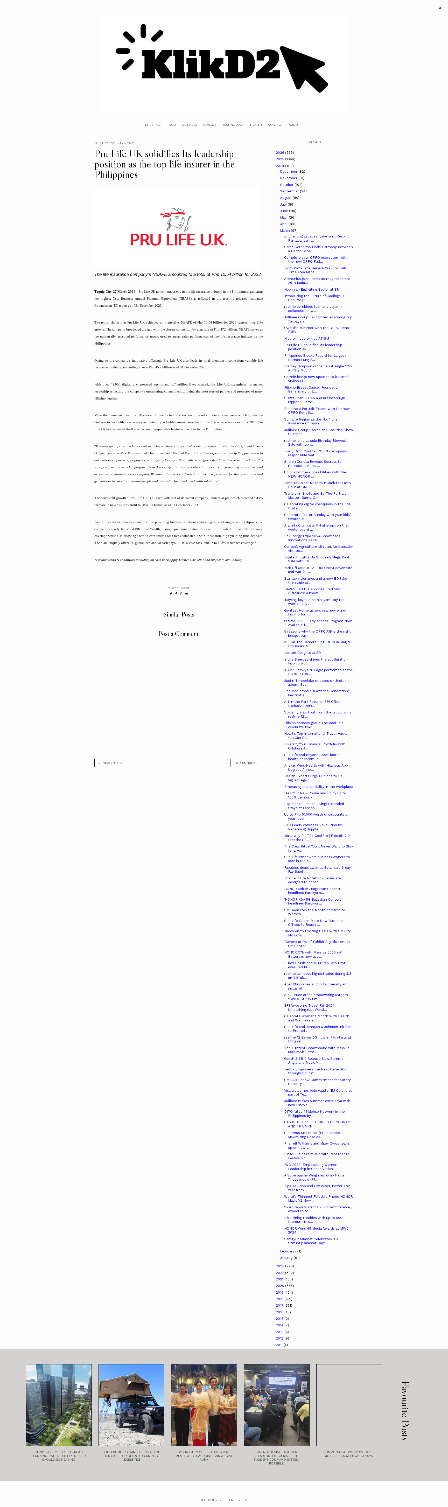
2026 (280, 153)
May (284, 217)
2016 (280, 1312)
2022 (280, 1273)
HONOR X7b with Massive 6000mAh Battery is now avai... (314, 954)
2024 (280, 166)
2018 (280, 1299)
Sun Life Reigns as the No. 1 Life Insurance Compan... (311, 421)
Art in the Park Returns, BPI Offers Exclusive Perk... (312, 704)
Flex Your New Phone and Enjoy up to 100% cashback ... (315, 795)
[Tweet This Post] (171, 593)
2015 (280, 1319)
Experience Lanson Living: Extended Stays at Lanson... (314, 806)
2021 (280, 1279)
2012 (280, 1338)
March (285, 231)
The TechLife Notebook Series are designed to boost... (312, 880)
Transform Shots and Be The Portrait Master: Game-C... (315, 496)
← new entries (111, 763)
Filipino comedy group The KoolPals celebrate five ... (313, 725)
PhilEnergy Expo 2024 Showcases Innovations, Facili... (312, 538)
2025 (280, 159)
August (286, 198)
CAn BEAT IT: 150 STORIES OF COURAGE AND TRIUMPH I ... (318, 1124)
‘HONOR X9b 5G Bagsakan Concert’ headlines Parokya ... (313, 902)
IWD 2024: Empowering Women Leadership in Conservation (310, 1167)
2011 (280, 1345)
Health (256, 125)
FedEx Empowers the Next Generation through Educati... (316, 1071)
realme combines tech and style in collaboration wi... (313, 309)
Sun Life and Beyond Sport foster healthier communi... (312, 757)
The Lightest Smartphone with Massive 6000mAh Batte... (316, 1050)
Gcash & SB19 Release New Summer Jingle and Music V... (314, 1061)
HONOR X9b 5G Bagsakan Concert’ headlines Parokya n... (312, 891)
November (289, 178)
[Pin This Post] (181, 593)
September (290, 191)
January (287, 1258)
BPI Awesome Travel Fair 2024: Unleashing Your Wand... (309, 1008)
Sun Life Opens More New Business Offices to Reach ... (313, 923)
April (284, 224)
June (284, 211)
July (284, 204)
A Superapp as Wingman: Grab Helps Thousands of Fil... (314, 1177)
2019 (280, 1292)
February (287, 1251)
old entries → (246, 763)
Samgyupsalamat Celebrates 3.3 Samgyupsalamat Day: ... (311, 1241)
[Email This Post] (186, 593)
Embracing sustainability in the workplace (318, 787)
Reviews (209, 125)
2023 (280, 1266)
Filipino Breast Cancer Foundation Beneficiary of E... (312, 389)
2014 (280, 1325)
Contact (275, 125)
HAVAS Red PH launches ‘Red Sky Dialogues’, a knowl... (312, 591)
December (289, 171)
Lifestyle (152, 125)
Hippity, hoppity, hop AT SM (306, 338)
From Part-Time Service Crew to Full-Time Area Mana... (315, 270)
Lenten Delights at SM (302, 653)
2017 (280, 1305)
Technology (233, 125)
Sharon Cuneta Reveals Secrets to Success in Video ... (312, 464)
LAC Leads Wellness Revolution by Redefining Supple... (313, 827)
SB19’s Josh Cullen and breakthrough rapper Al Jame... (314, 400)
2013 (280, 1332)
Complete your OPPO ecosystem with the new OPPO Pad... (316, 260)
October (287, 185)
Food (171, 125)
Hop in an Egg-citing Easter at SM (312, 289)
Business (189, 125)
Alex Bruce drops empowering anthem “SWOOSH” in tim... (316, 997)
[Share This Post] (176, 593)
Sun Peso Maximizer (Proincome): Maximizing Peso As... (312, 1135)
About (294, 125)
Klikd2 (205, 1500)
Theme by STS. (236, 1500)
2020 (280, 1286)
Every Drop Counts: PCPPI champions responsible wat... (315, 453)
